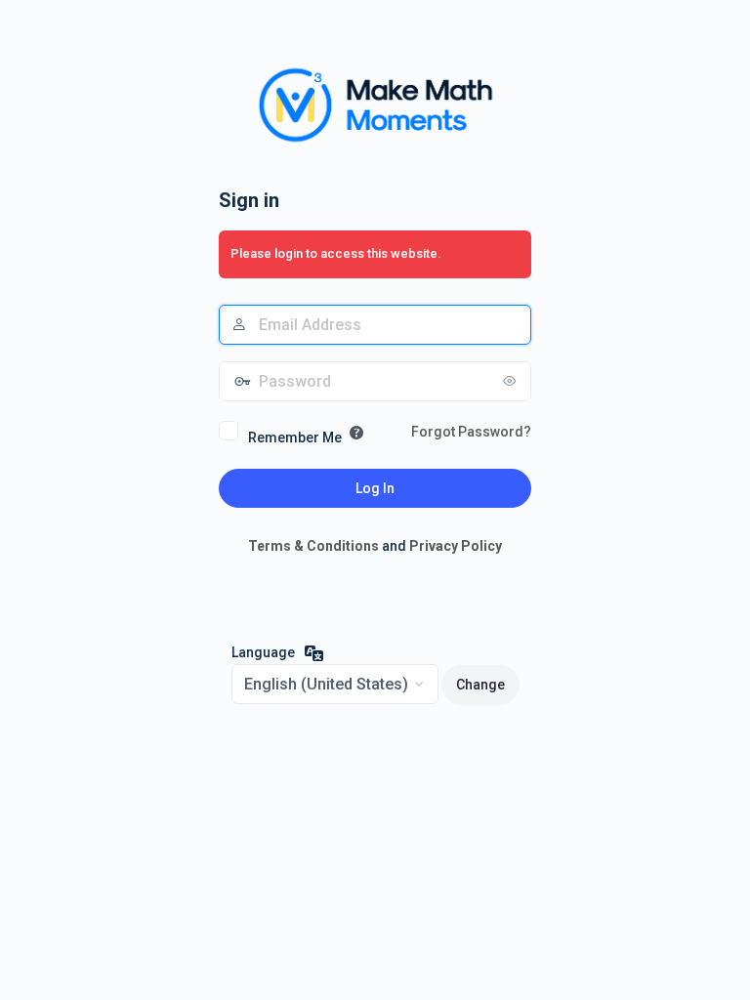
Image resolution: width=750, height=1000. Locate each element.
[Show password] (511, 380)
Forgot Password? (471, 431)
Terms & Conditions (313, 546)
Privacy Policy (455, 546)
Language (263, 652)
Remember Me (295, 437)
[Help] (356, 432)
